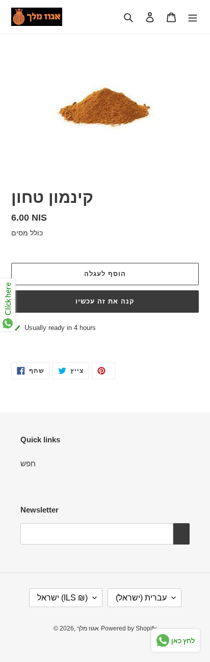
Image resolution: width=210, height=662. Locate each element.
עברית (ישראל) (141, 597)
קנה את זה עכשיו (105, 301)
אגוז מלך (88, 628)
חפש (28, 463)
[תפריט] (192, 17)
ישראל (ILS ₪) (62, 597)
